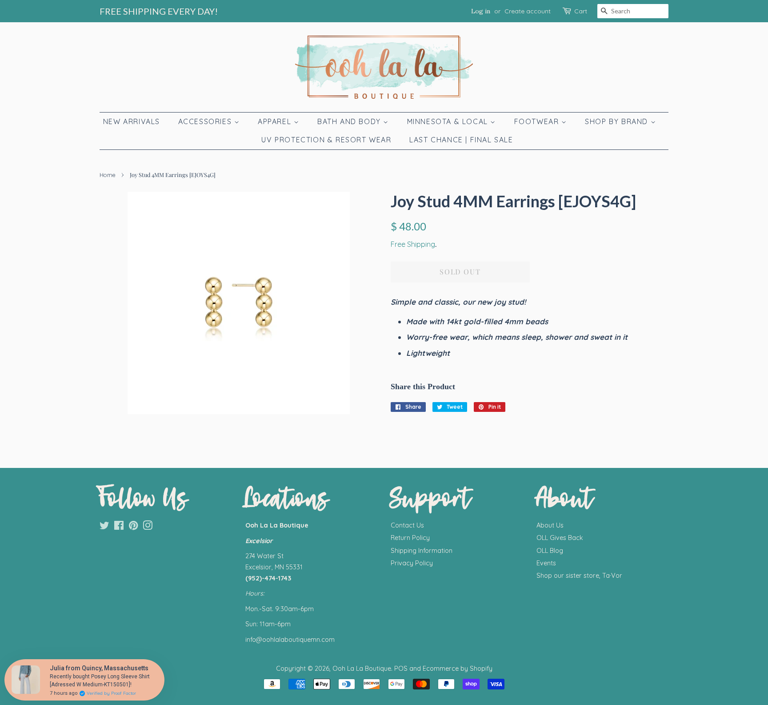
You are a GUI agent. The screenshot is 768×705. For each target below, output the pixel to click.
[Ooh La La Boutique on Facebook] (119, 527)
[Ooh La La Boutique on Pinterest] (133, 527)
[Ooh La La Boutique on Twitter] (104, 527)
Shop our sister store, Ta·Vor (579, 576)
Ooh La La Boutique (361, 669)
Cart (580, 11)
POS (401, 669)
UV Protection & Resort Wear (326, 139)
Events (546, 563)
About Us (550, 525)
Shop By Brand (617, 121)
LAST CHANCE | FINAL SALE (461, 139)
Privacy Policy (412, 563)
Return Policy (410, 538)
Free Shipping (413, 244)
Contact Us (407, 525)
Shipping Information (421, 551)
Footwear (537, 121)
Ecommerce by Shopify (457, 669)
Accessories (206, 121)
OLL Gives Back (559, 538)
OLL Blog (549, 551)
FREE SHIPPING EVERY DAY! (159, 11)
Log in (480, 11)
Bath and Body (350, 121)
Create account (527, 11)
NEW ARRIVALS (131, 121)
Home (108, 174)
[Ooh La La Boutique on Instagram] (147, 527)
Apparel (276, 121)
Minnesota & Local (449, 121)
